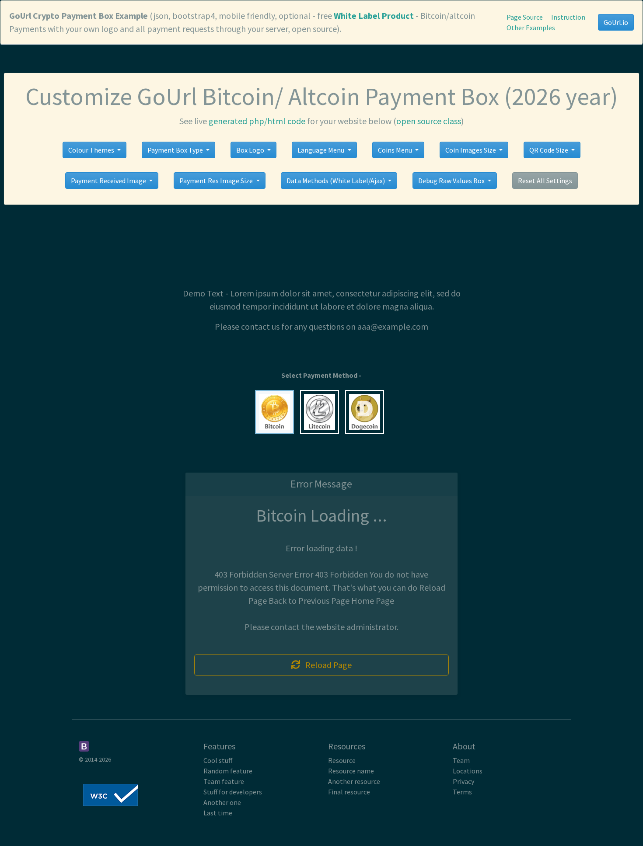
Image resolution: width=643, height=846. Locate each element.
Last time (217, 812)
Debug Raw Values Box (452, 180)
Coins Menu (395, 150)
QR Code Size (549, 150)
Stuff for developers (232, 791)
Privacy (463, 781)
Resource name (351, 770)
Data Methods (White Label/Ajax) (336, 180)
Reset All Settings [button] (545, 180)
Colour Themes (91, 150)
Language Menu (321, 150)
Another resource (354, 781)
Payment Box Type (175, 150)
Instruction (568, 17)
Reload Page (326, 664)
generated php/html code (257, 120)
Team (461, 760)
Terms (462, 791)
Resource (342, 760)
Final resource (349, 791)
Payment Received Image (109, 180)
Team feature (223, 781)
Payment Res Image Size (216, 180)
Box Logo (251, 150)
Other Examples (531, 27)
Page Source (525, 17)
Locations (467, 770)
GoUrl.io (616, 22)
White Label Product (374, 15)
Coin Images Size (471, 150)
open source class (428, 120)
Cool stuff (217, 760)
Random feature (227, 770)
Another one (222, 802)
